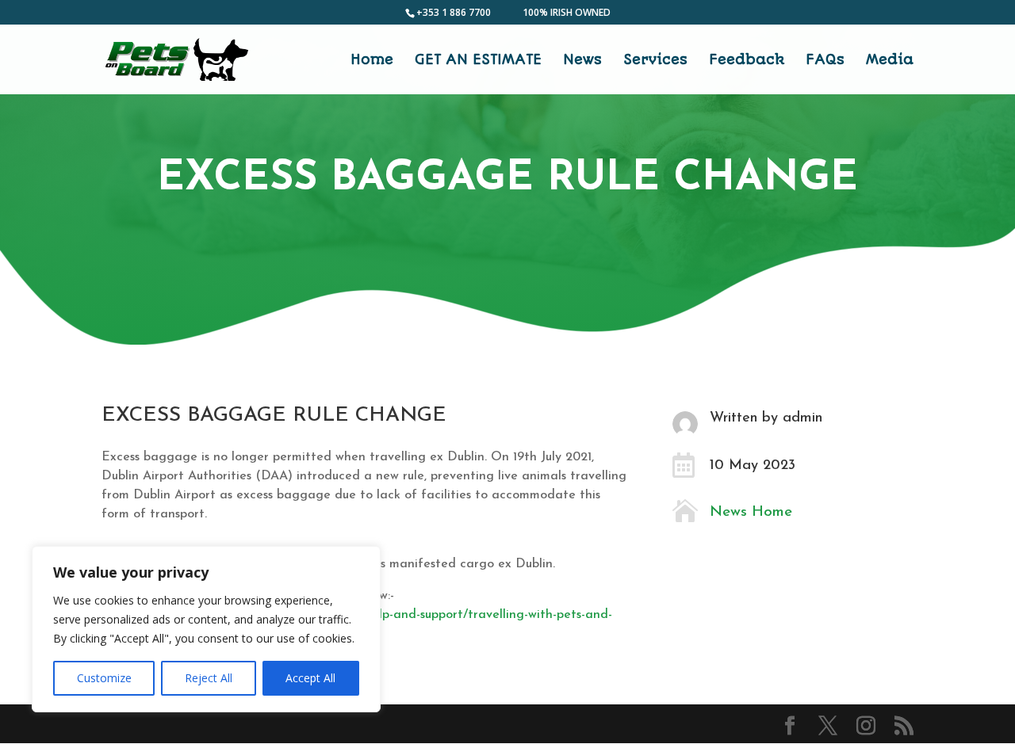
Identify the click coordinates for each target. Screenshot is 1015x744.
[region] (206, 629)
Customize (104, 677)
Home (371, 60)
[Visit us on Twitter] (827, 726)
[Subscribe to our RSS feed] (904, 726)
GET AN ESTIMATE (478, 60)
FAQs (825, 60)
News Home (751, 512)
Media (890, 60)
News (582, 60)
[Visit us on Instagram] (865, 726)
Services (655, 60)
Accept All (310, 677)
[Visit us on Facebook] (789, 726)
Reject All (208, 677)
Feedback (746, 60)
